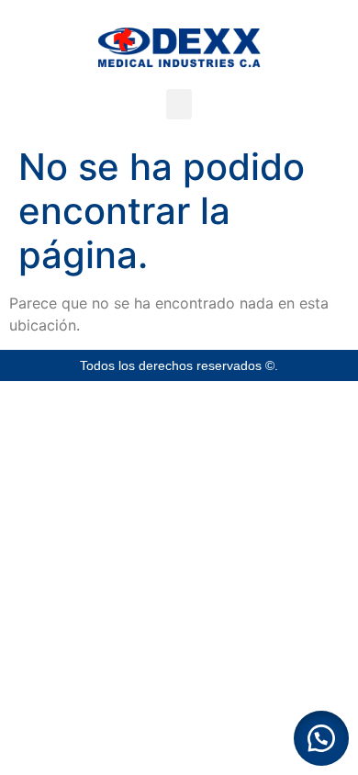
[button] (179, 104)
